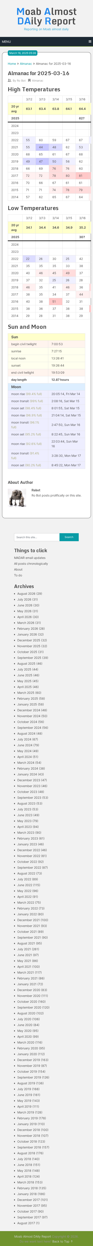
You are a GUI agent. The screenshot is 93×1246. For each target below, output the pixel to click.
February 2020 (27, 1048)
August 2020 (26, 1013)
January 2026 (27, 634)
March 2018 (25, 1182)
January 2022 (27, 914)
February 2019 (27, 1118)
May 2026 (24, 611)
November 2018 (28, 1135)
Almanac (26, 63)
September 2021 (29, 937)
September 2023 (29, 797)
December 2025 (28, 640)
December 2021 (28, 920)
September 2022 (29, 867)
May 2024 (24, 751)
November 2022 (28, 856)
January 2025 (27, 704)
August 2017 (26, 1223)
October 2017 (27, 1211)
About (18, 569)
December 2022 (28, 850)
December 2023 (28, 780)
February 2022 (27, 908)
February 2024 (27, 768)
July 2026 (24, 599)
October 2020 (27, 1001)
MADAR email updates (29, 558)
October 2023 (27, 792)
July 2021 (24, 949)
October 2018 (27, 1141)
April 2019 (24, 1106)
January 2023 (27, 844)
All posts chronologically (31, 563)
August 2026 (26, 593)
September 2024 (29, 727)
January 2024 (27, 774)
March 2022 (25, 902)
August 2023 (26, 803)
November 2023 (28, 786)
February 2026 (27, 628)
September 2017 (29, 1217)
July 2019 (24, 1089)
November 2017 (28, 1205)
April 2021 (24, 966)
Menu (6, 41)
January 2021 (27, 984)
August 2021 (26, 943)
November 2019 (28, 1065)
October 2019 (27, 1071)
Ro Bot (21, 80)
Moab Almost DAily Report (32, 1236)
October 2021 (27, 931)
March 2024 (25, 762)
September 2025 (29, 657)
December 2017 (28, 1200)
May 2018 (24, 1170)
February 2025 (27, 698)
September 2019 (29, 1077)
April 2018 (24, 1176)
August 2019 (26, 1083)
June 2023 (24, 815)
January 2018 (27, 1194)
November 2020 (28, 996)
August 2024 (26, 733)
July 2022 (24, 879)
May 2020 (24, 1031)
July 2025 (24, 669)
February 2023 (27, 838)
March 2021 (25, 972)
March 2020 (25, 1042)
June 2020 (24, 1025)
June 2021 (24, 955)
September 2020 (29, 1007)
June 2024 (24, 745)
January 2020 (27, 1054)
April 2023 (24, 827)
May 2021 (24, 961)
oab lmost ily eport (46, 15)
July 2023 (24, 809)
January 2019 (27, 1124)
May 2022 (24, 891)
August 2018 (26, 1153)
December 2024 (28, 710)
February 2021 (27, 978)
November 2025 (28, 646)
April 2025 (24, 687)
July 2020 (24, 1019)
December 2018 (28, 1130)
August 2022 (26, 873)
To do (18, 575)
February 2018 (27, 1188)
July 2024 (24, 739)
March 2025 (25, 692)
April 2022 (24, 896)
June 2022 (24, 885)
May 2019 (24, 1100)
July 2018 (24, 1159)
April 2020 (24, 1036)
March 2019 (25, 1112)
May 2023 (24, 821)
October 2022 (27, 861)
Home (12, 63)
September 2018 (29, 1147)
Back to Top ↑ (62, 1241)
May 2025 (24, 681)
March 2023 (25, 832)
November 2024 (28, 716)
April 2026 (24, 617)
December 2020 (28, 990)
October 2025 (27, 652)
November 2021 (28, 926)
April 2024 (24, 757)
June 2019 (24, 1095)
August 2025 (26, 663)
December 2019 (28, 1060)
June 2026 (24, 605)
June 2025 (24, 675)
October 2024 (27, 722)
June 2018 (24, 1165)
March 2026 (25, 623)
